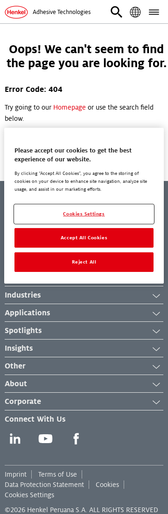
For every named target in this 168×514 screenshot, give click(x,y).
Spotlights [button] (23, 330)
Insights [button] (19, 348)
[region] (84, 206)
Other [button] (15, 366)
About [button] (16, 384)
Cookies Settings (29, 495)
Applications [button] (27, 313)
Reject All (84, 261)
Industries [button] (23, 295)
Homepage (69, 107)
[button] (116, 12)
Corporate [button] (23, 401)
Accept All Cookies (84, 237)
